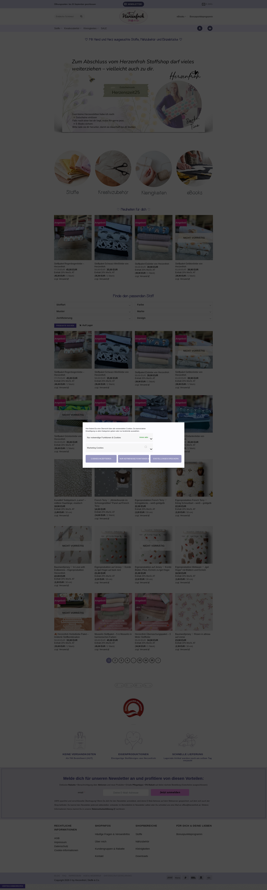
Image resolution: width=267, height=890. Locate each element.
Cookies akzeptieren (101, 459)
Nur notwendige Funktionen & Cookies (134, 459)
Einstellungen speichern (166, 459)
